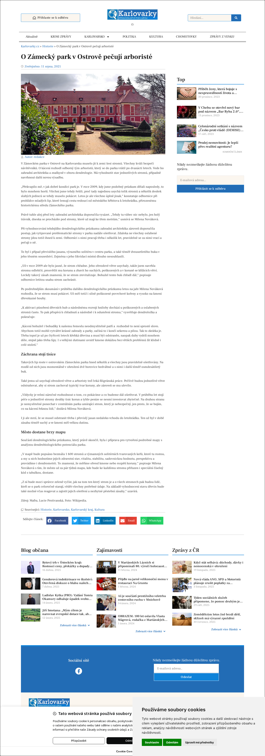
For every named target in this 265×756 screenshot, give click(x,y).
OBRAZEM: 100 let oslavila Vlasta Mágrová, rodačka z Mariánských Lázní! (141, 619)
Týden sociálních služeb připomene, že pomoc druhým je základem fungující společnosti (217, 601)
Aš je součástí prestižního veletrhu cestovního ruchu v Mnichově (142, 598)
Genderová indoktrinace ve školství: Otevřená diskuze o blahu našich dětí (67, 583)
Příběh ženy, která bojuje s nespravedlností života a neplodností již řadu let (217, 93)
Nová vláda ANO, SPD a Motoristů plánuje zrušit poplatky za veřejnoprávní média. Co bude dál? (218, 583)
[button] (57, 521)
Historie (47, 46)
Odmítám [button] (172, 742)
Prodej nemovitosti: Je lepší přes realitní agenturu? (218, 145)
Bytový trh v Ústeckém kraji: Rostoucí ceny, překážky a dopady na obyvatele (65, 566)
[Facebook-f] (78, 671)
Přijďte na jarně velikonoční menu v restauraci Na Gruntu (143, 581)
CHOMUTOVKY (186, 37)
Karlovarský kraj (82, 510)
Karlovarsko (61, 510)
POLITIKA (129, 37)
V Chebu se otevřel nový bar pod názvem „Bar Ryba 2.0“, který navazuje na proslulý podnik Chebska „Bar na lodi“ (220, 114)
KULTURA (156, 37)
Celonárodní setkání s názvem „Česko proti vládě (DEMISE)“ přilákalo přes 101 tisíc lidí (220, 130)
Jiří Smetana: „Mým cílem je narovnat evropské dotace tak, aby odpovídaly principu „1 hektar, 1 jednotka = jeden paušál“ (66, 616)
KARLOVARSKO (94, 37)
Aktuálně (32, 37)
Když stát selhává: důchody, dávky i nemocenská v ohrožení (218, 564)
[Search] (236, 18)
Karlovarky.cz (30, 46)
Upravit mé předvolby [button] (199, 742)
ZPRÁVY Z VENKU (222, 37)
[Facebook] (132, 24)
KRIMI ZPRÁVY (61, 37)
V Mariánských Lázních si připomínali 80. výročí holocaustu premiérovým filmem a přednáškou (143, 566)
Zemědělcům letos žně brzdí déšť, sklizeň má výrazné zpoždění (217, 616)
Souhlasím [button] (152, 742)
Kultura (99, 510)
